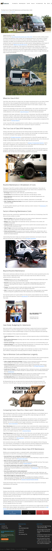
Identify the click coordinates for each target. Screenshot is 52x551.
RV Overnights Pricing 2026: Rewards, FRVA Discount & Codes (43, 531)
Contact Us (4, 526)
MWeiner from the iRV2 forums (20, 44)
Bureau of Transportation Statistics (36, 143)
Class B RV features (24, 111)
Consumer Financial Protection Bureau (29, 479)
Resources (33, 3)
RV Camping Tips (15, 3)
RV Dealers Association (16, 137)
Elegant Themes (10, 549)
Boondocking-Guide (23, 528)
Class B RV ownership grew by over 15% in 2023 (21, 36)
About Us (48, 3)
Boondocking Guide (22, 3)
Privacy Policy (5, 528)
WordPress (24, 549)
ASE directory (43, 205)
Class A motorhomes (13, 423)
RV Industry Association (22, 458)
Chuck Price (4, 11)
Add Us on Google (5, 539)
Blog (45, 3)
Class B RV (28, 3)
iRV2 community (20, 438)
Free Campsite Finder (39, 3)
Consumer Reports (15, 120)
